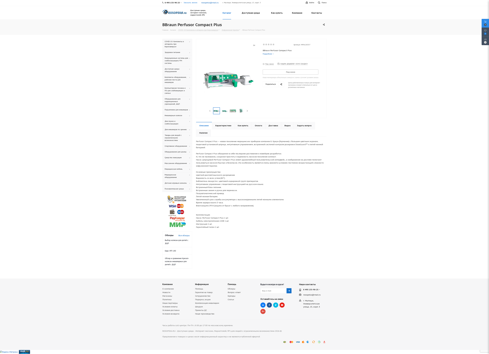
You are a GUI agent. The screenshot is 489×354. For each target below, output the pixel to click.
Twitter (275, 305)
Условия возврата (170, 314)
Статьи (231, 299)
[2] (266, 44)
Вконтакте (263, 305)
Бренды (231, 296)
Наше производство (204, 314)
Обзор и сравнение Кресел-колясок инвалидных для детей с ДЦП (177, 261)
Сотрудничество (202, 296)
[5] (273, 44)
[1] (264, 44)
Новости (166, 292)
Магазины (167, 296)
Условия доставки (170, 310)
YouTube (282, 305)
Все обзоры (184, 235)
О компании (168, 289)
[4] (271, 44)
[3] (269, 44)
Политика (167, 299)
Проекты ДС (201, 310)
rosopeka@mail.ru (210, 2)
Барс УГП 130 (170, 251)
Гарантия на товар (204, 292)
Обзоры (231, 289)
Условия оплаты (170, 306)
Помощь (199, 289)
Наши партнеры (170, 303)
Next (247, 111)
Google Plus (263, 311)
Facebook (269, 305)
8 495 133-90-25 (310, 289)
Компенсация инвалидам (207, 303)
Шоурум (199, 306)
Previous (210, 111)
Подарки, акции (202, 299)
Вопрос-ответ (234, 292)
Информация (202, 284)
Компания (167, 284)
